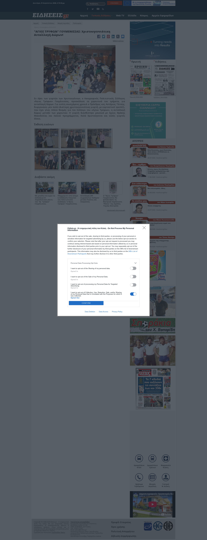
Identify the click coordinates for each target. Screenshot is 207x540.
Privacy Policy (117, 312)
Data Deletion (90, 312)
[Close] (145, 228)
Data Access (103, 312)
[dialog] (103, 270)
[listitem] (103, 263)
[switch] (133, 268)
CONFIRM (86, 303)
